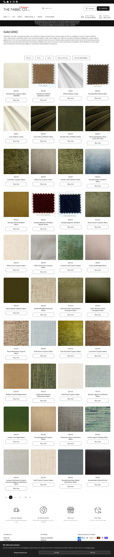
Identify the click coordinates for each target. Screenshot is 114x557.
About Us (6, 538)
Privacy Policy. (90, 548)
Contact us (7, 540)
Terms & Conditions (47, 538)
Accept (56, 552)
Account (91, 8)
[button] (103, 8)
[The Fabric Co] (17, 8)
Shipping (43, 540)
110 (26, 497)
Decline (92, 552)
